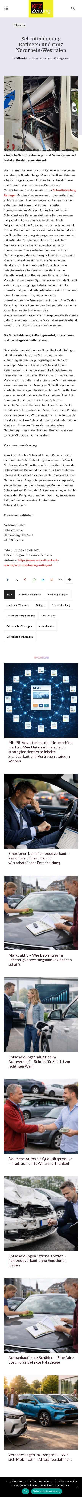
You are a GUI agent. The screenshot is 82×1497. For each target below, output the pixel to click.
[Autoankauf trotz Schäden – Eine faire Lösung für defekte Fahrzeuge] (41, 1315)
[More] (69, 580)
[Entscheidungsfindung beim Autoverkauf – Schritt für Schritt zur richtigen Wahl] (41, 1014)
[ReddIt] (51, 580)
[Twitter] (16, 580)
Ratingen (40, 605)
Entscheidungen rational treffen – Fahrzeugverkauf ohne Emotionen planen (37, 1260)
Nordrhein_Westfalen (18, 605)
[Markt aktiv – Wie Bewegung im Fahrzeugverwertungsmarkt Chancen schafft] (41, 913)
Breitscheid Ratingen (30, 594)
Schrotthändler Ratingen (20, 636)
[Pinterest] (25, 580)
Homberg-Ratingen (58, 594)
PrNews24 (21, 58)
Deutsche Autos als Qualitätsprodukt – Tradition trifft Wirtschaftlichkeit (40, 1160)
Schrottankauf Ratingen (19, 626)
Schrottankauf (49, 615)
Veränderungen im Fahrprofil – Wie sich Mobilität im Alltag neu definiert (40, 1457)
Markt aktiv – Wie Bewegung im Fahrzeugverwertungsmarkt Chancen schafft (40, 960)
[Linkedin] (43, 580)
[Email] (60, 580)
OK (25, 1491)
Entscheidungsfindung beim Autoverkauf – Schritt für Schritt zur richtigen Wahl (39, 1061)
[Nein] (77, 1487)
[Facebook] (7, 580)
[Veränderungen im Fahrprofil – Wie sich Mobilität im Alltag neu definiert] (41, 1412)
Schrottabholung (61, 605)
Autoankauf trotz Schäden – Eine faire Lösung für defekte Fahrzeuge (41, 1359)
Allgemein (19, 25)
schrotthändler (46, 626)
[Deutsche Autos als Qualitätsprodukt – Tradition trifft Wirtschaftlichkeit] (41, 1116)
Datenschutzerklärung (46, 1491)
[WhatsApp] (34, 580)
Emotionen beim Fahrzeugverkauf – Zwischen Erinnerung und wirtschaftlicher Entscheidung (39, 858)
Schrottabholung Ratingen (21, 615)
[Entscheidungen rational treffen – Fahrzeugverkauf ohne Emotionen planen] (41, 1213)
